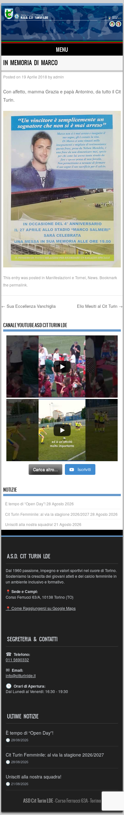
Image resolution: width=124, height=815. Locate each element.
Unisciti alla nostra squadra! (29, 524)
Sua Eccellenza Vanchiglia (28, 306)
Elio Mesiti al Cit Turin (100, 306)
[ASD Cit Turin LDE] (62, 24)
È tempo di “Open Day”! (25, 503)
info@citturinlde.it (21, 675)
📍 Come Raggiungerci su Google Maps (41, 608)
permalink (18, 284)
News (93, 277)
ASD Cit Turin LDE (38, 800)
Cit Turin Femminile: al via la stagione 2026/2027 (47, 514)
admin (58, 76)
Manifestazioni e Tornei (66, 277)
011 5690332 (17, 659)
